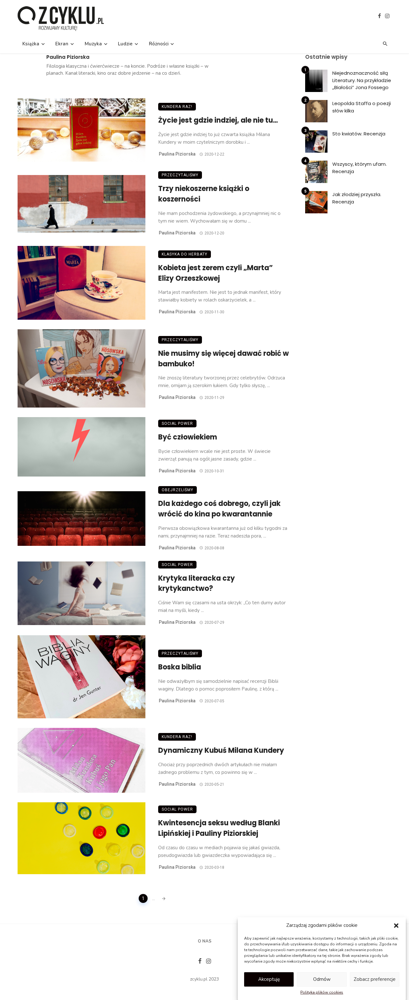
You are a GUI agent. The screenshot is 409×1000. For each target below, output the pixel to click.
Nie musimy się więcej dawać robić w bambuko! (223, 358)
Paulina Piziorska (67, 57)
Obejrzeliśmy (177, 490)
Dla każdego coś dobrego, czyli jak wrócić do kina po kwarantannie (219, 509)
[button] (396, 925)
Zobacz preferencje (375, 979)
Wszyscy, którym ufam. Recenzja (359, 168)
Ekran (61, 44)
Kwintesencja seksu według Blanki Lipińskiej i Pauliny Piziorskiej (219, 828)
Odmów (322, 979)
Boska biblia (179, 667)
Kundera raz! (177, 106)
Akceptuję (269, 979)
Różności (159, 44)
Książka (30, 44)
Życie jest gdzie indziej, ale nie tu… (218, 120)
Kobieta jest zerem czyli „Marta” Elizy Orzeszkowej (215, 273)
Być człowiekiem (187, 437)
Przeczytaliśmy (180, 175)
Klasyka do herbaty (184, 254)
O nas (205, 941)
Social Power (177, 423)
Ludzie (125, 44)
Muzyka (93, 44)
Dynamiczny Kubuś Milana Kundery (221, 750)
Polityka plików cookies (321, 992)
